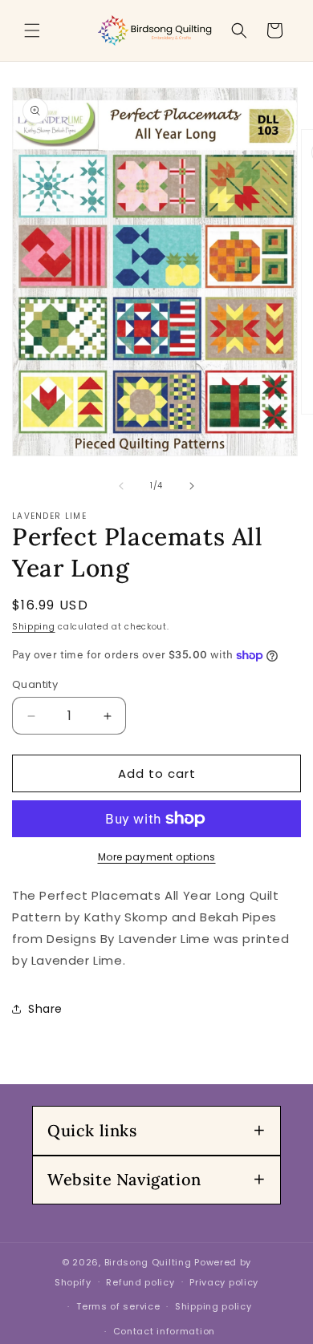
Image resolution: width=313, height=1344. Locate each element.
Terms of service (118, 1306)
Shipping (33, 627)
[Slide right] (191, 486)
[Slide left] (121, 486)
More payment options (157, 857)
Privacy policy (223, 1282)
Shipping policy (213, 1306)
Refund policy (140, 1282)
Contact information (164, 1331)
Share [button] (45, 1009)
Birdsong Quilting (148, 1262)
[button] (32, 30)
